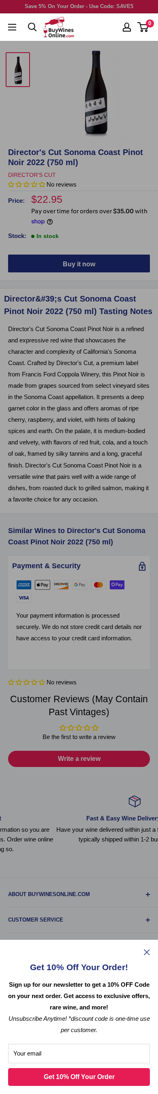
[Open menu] (12, 27)
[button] (26, 682)
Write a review (79, 758)
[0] (143, 27)
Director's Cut (32, 175)
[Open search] (32, 27)
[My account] (127, 27)
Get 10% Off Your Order (79, 1076)
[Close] (147, 952)
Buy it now (79, 264)
